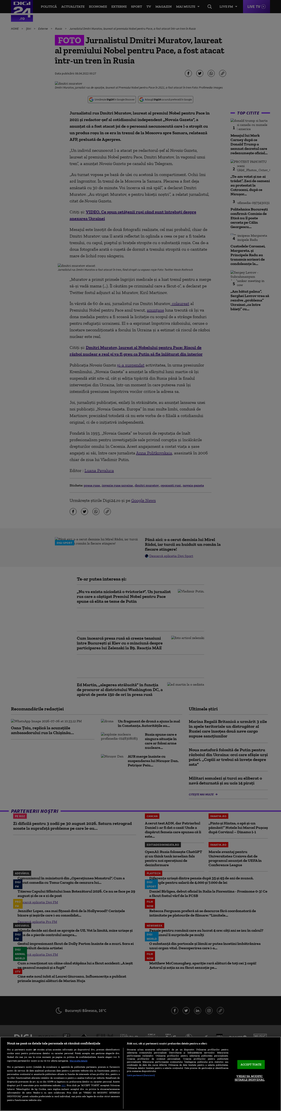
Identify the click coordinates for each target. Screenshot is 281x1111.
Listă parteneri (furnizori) (141, 1075)
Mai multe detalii (78, 1060)
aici (63, 1085)
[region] (140, 1074)
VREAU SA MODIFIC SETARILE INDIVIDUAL (250, 1078)
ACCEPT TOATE (251, 1064)
